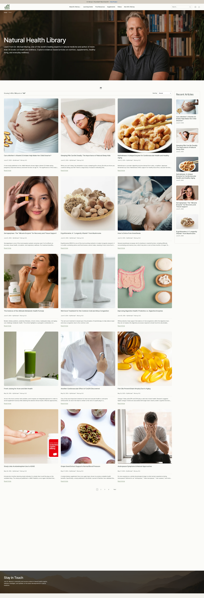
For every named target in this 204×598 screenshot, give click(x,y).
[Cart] (199, 7)
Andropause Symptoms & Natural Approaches (135, 466)
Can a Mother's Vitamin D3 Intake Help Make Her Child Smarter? (27, 155)
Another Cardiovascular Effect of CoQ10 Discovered (80, 389)
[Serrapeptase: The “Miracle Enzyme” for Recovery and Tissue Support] (31, 203)
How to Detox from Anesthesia (129, 233)
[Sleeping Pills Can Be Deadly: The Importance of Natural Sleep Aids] (88, 125)
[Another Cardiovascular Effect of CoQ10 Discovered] (88, 359)
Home (5, 12)
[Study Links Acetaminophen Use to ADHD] (31, 436)
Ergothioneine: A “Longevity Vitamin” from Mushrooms (81, 233)
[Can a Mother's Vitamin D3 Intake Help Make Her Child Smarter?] (31, 125)
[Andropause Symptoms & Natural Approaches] (145, 436)
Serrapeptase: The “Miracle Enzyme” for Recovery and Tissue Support (30, 233)
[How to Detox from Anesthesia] (145, 203)
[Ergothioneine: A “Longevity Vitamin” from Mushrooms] (88, 203)
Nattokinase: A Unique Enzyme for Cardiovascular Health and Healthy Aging (143, 157)
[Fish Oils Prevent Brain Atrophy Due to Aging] (145, 359)
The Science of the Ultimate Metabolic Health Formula (24, 311)
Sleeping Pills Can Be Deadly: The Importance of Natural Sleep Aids (85, 155)
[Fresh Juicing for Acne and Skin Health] (31, 359)
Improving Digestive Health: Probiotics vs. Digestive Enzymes (140, 311)
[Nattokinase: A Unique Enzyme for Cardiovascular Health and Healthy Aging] (145, 125)
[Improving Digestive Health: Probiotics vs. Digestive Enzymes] (145, 281)
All (101, 88)
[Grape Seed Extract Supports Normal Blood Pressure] (88, 436)
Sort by (155, 93)
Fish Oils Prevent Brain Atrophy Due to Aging (134, 389)
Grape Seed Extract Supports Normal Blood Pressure (80, 466)
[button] (75, 7)
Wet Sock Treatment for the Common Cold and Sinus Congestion (85, 311)
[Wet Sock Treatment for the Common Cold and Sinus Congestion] (88, 281)
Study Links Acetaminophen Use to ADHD (19, 466)
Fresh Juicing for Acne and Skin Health (18, 389)
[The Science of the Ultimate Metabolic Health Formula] (31, 281)
